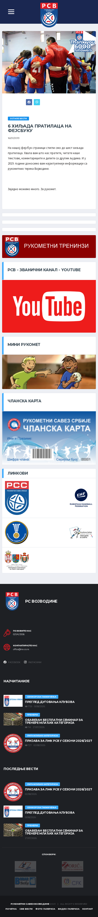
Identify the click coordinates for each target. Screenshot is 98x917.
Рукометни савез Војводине (30, 904)
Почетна (11, 909)
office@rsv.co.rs (21, 649)
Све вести (26, 909)
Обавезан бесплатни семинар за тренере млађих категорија (54, 721)
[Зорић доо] (72, 866)
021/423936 (18, 634)
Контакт (87, 909)
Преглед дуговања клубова (49, 702)
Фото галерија (45, 909)
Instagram (34, 662)
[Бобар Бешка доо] (25, 882)
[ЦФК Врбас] (72, 882)
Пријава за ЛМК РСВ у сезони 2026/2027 (58, 741)
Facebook (14, 662)
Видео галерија (68, 909)
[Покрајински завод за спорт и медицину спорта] (25, 866)
